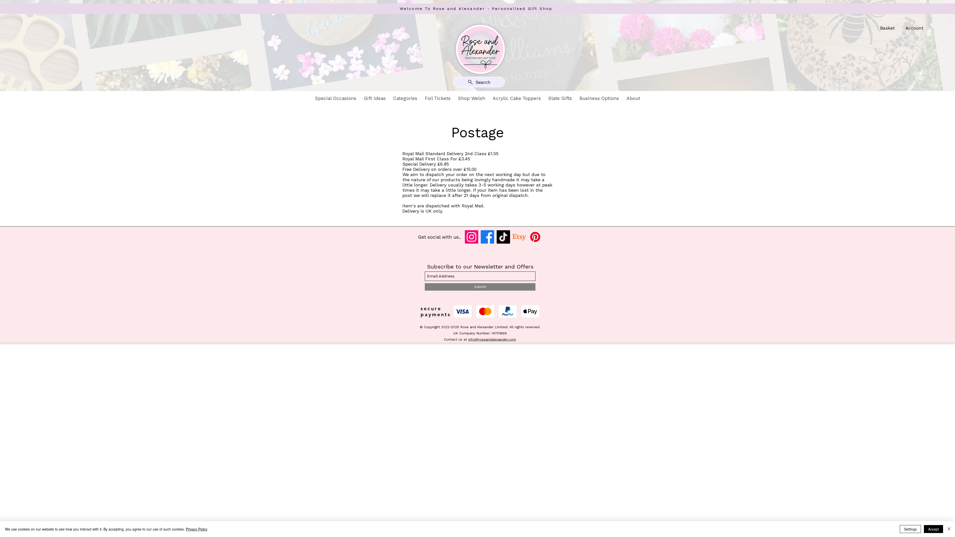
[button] (335, 98)
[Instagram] (471, 237)
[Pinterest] (535, 237)
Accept (933, 529)
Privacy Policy (196, 529)
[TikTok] (503, 237)
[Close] (949, 529)
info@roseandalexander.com (492, 339)
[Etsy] (519, 237)
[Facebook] (487, 237)
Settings (910, 529)
